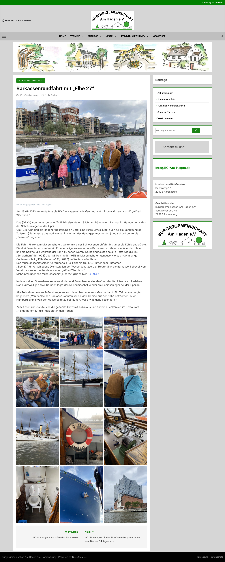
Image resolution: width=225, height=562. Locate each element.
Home (62, 36)
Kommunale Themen (133, 36)
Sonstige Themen (166, 112)
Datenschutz (217, 557)
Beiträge (93, 36)
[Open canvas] (4, 36)
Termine (75, 36)
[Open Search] (222, 36)
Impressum (202, 557)
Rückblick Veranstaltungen (30, 80)
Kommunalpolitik (166, 99)
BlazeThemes (79, 557)
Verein (110, 36)
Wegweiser (159, 36)
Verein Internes (165, 118)
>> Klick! (93, 273)
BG (21, 95)
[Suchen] (196, 130)
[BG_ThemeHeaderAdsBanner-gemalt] (112, 57)
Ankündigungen (165, 93)
